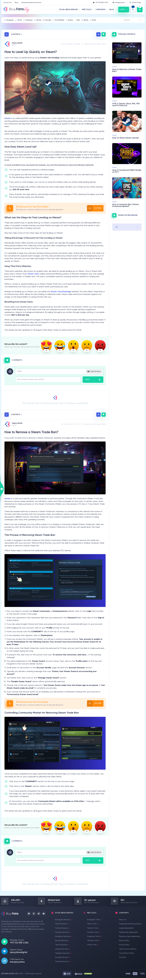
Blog (16, 2)
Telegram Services (62, 953)
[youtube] (44, 913)
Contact (122, 957)
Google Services (61, 957)
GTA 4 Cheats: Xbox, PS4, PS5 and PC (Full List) (126, 105)
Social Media (59, 20)
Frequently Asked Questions (31, 2)
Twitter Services (61, 928)
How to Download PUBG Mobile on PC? (126, 171)
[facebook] (29, 913)
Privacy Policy (124, 945)
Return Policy (124, 940)
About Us (122, 920)
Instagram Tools (93, 920)
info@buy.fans (120, 2)
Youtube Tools (92, 932)
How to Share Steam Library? (125, 138)
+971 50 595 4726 (101, 2)
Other (94, 20)
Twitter (38, 20)
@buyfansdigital (18, 952)
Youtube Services (62, 932)
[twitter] (39, 913)
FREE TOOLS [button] (86, 9)
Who (78, 20)
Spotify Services (61, 940)
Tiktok (19, 20)
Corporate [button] (100, 9)
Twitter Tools (92, 928)
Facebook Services (62, 936)
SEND (87, 379)
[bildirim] (133, 9)
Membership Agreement (128, 932)
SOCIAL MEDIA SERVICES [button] (68, 9)
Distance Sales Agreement (129, 936)
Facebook (28, 20)
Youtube (48, 20)
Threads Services (62, 961)
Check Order (136, 2)
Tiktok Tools (92, 924)
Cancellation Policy (126, 953)
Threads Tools (92, 940)
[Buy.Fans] (16, 9)
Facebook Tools (93, 936)
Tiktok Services (61, 924)
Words (86, 20)
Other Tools (92, 945)
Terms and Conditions (127, 949)
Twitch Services (61, 945)
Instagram (10, 20)
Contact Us (7, 2)
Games (70, 20)
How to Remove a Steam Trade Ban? (126, 70)
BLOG (111, 9)
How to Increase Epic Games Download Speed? (125, 205)
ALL (116, 227)
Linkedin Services (61, 949)
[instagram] (34, 913)
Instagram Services (62, 920)
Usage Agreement (126, 928)
